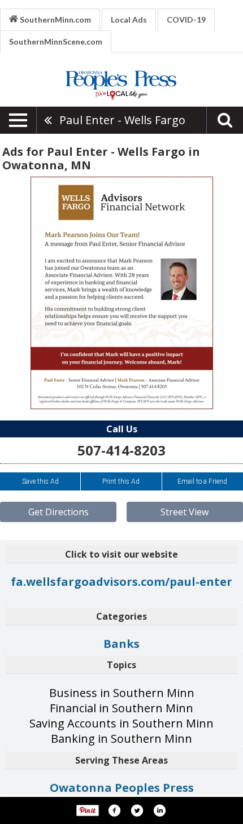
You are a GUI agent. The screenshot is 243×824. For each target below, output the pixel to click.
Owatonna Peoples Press (122, 787)
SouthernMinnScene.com (55, 41)
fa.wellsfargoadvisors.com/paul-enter (121, 582)
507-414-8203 (121, 450)
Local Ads (129, 19)
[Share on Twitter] (136, 810)
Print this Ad (121, 481)
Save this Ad (40, 481)
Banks (121, 643)
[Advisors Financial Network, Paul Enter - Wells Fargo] (122, 293)
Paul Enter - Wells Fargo (122, 120)
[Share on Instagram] (159, 810)
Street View (184, 512)
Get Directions (58, 512)
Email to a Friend (202, 481)
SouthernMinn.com (54, 19)
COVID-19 (186, 19)
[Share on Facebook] (114, 810)
